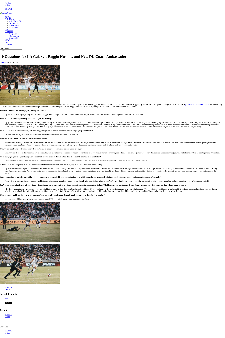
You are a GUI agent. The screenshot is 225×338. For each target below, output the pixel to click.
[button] (30, 85)
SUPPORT (9, 32)
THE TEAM (9, 19)
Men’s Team (14, 25)
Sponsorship (14, 38)
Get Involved (14, 36)
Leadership (13, 27)
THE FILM (9, 30)
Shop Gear (13, 34)
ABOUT (8, 17)
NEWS (7, 40)
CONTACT (9, 44)
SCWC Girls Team (16, 21)
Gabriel (5, 62)
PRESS (7, 42)
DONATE (8, 9)
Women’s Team (15, 23)
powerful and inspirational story (196, 105)
